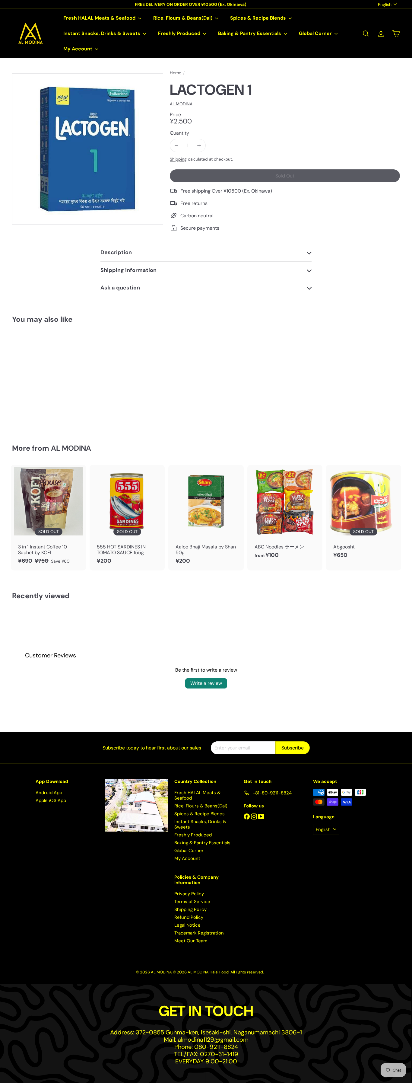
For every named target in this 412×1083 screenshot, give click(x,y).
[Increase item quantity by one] (198, 145)
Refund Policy (188, 917)
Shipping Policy (190, 909)
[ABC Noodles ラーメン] (285, 515)
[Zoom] (87, 149)
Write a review (206, 683)
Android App (49, 793)
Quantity (179, 133)
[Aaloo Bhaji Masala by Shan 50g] (206, 517)
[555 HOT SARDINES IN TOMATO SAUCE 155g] (127, 517)
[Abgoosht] (363, 515)
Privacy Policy (189, 894)
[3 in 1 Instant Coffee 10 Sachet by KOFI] (48, 517)
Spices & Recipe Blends (258, 18)
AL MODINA (71, 448)
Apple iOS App (51, 800)
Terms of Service (192, 902)
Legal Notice (187, 925)
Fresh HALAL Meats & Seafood (100, 18)
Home (175, 72)
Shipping (178, 159)
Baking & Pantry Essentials (250, 33)
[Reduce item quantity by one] (176, 145)
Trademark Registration (199, 933)
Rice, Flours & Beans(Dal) (183, 18)
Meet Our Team (190, 941)
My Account (78, 49)
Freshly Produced (179, 33)
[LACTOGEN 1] (42, 379)
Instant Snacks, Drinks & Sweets (102, 33)
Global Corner (316, 33)
